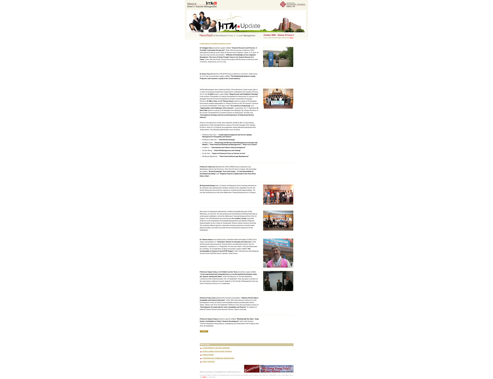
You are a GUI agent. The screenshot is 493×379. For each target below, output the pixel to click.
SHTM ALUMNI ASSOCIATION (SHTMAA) (217, 351)
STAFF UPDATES (208, 361)
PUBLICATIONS (208, 355)
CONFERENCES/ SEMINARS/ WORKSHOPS (218, 358)
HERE (291, 37)
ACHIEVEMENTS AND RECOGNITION (216, 348)
